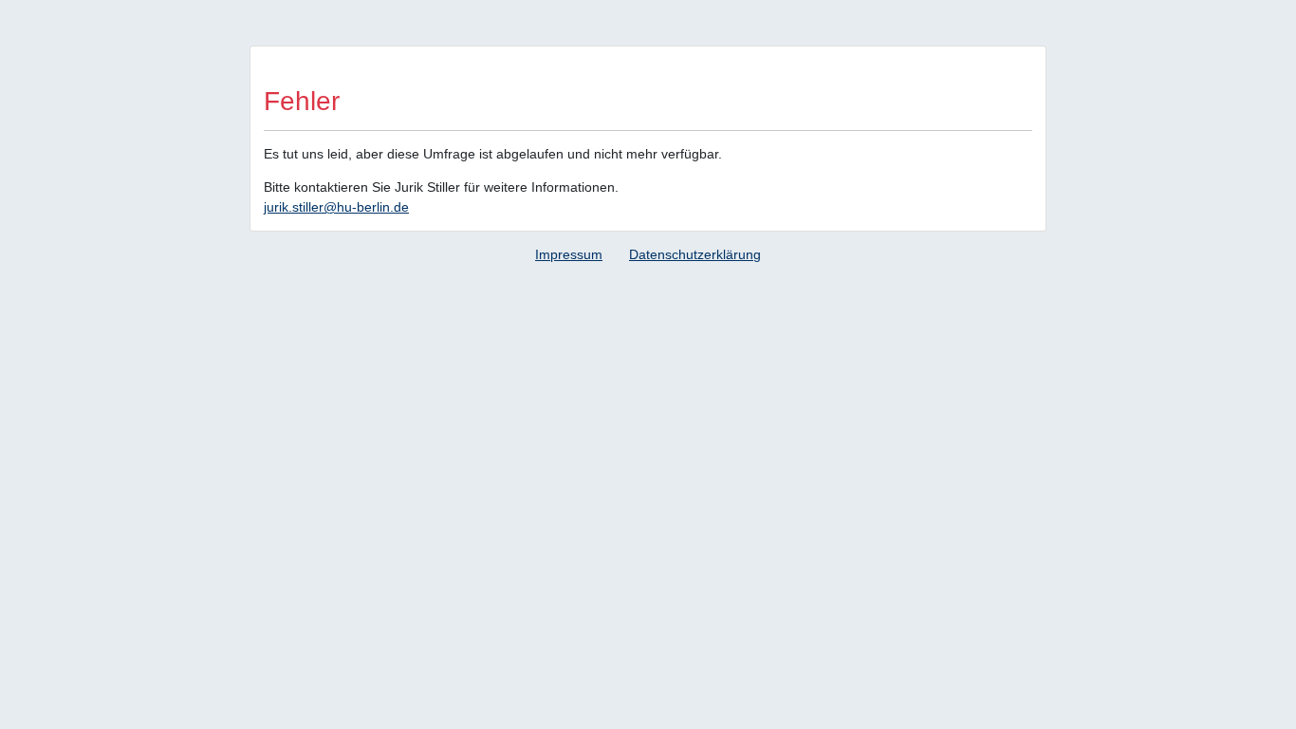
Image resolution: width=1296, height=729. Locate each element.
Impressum (568, 254)
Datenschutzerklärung (695, 254)
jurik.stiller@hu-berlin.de (336, 207)
